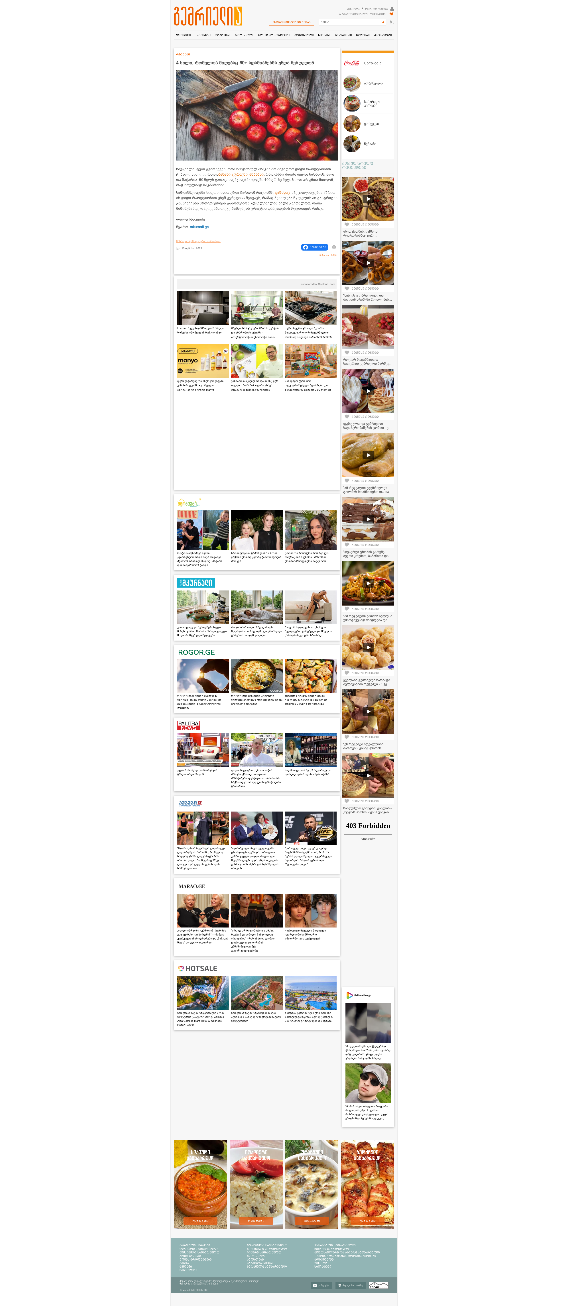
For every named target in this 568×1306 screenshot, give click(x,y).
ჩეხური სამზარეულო (331, 1248)
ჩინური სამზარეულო (264, 1252)
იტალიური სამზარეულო (267, 1245)
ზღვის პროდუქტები (195, 1259)
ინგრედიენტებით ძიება (291, 22)
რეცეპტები (200, 1220)
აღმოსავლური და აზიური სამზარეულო (347, 1252)
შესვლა (353, 8)
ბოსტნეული (324, 1259)
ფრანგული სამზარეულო (335, 1245)
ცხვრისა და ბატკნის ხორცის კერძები (345, 1255)
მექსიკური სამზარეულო (199, 1252)
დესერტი (321, 1263)
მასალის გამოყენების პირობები (198, 241)
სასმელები (188, 1270)
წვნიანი (185, 1266)
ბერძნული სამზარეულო (267, 1248)
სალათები (255, 1259)
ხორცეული (256, 1255)
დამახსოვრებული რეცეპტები (363, 14)
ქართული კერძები (194, 1245)
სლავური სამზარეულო (198, 1248)
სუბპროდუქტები (260, 1263)
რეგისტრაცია (376, 8)
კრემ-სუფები (190, 1255)
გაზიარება (318, 247)
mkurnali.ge (199, 227)
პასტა (184, 1263)
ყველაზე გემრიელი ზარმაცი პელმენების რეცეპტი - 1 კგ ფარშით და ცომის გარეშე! (366, 684)
